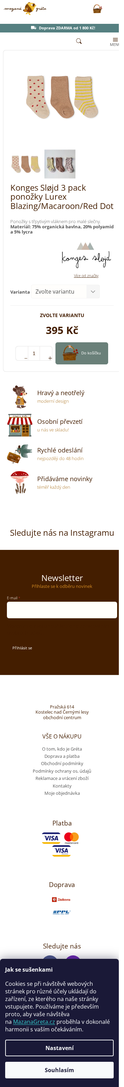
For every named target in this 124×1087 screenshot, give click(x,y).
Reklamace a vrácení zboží (62, 778)
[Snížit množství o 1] (22, 353)
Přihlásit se (22, 647)
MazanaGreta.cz (34, 1022)
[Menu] (115, 41)
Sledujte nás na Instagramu (62, 532)
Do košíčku (91, 352)
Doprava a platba (62, 756)
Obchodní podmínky (62, 763)
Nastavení (59, 1048)
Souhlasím (59, 1070)
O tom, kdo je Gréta (62, 749)
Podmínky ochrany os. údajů (62, 771)
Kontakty (62, 786)
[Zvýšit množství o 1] (46, 353)
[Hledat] (78, 41)
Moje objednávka (62, 793)
